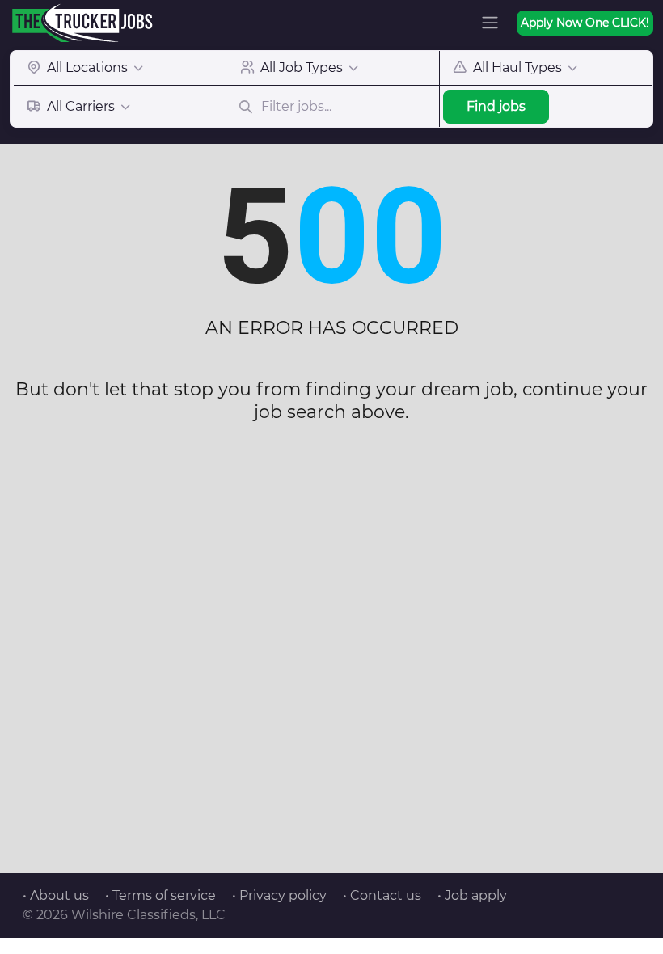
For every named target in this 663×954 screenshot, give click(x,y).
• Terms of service (160, 895)
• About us (56, 895)
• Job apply (472, 895)
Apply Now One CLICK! (585, 22)
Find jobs (496, 106)
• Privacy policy (279, 895)
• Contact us (382, 895)
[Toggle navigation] (490, 23)
